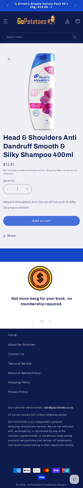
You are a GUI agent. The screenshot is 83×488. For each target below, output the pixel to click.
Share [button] (11, 235)
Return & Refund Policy (24, 373)
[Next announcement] (75, 5)
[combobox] (37, 37)
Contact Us (16, 354)
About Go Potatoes (21, 344)
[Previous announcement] (7, 5)
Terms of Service (20, 363)
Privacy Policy (18, 391)
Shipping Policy (19, 382)
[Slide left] (32, 321)
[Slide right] (50, 321)
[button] (5, 21)
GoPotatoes (34, 485)
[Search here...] (75, 37)
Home (12, 335)
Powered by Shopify (54, 485)
